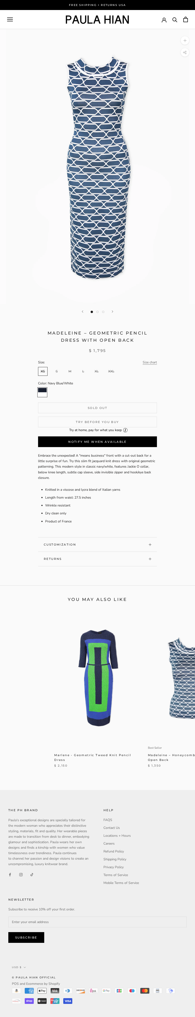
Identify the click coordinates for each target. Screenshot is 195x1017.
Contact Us (111, 828)
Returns (53, 559)
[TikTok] (32, 874)
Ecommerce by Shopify (43, 983)
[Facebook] (10, 874)
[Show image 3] (103, 312)
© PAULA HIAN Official (34, 977)
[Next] (112, 311)
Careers (109, 843)
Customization (60, 544)
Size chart (150, 362)
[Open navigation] (10, 19)
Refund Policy (113, 851)
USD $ (17, 967)
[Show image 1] (92, 312)
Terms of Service (115, 875)
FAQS (107, 820)
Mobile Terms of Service (121, 883)
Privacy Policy (113, 867)
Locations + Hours (117, 835)
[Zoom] (185, 40)
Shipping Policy (114, 859)
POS (15, 983)
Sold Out (97, 408)
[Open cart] (185, 19)
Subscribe (26, 937)
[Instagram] (21, 874)
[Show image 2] (97, 312)
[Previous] (82, 311)
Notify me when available (97, 442)
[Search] (174, 19)
